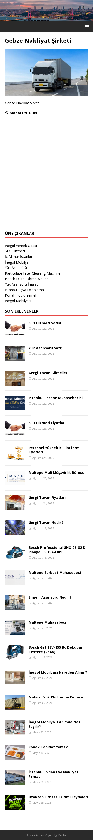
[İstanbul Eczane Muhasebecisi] (15, 407)
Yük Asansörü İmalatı (22, 284)
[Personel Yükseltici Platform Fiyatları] (15, 457)
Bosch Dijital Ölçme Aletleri (27, 278)
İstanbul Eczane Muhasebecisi (56, 397)
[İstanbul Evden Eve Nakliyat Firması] (15, 781)
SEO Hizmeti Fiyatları (47, 422)
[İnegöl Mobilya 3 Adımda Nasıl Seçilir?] (15, 731)
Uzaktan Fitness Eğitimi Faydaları (58, 797)
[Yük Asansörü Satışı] (15, 357)
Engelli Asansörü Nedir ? (50, 597)
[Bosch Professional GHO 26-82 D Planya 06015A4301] (15, 557)
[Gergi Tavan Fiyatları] (15, 507)
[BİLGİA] (46, 18)
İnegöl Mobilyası (18, 300)
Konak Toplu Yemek (21, 295)
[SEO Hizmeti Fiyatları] (15, 432)
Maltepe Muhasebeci (47, 622)
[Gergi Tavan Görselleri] (15, 382)
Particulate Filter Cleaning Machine (32, 273)
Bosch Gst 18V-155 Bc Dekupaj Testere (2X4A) (55, 649)
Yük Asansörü (16, 267)
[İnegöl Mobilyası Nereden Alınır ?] (15, 681)
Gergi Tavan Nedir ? (46, 522)
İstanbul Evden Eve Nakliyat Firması (53, 774)
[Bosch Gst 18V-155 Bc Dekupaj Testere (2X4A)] (15, 657)
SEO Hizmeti (15, 251)
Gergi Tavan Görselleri (48, 372)
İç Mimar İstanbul (19, 256)
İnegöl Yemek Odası (21, 245)
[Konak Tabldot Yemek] (15, 756)
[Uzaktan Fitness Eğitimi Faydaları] (15, 806)
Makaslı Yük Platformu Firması (56, 697)
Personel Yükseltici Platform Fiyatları (54, 449)
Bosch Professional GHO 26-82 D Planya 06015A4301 (57, 549)
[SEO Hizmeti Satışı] (15, 332)
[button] (86, 26)
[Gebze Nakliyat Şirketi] (46, 92)
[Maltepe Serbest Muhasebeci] (15, 582)
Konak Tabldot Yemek (48, 747)
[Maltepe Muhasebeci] (15, 632)
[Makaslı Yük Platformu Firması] (15, 706)
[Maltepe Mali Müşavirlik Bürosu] (15, 482)
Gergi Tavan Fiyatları (47, 497)
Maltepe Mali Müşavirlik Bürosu (56, 472)
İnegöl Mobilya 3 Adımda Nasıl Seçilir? (55, 724)
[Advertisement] (46, 179)
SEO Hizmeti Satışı (45, 323)
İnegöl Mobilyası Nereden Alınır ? (58, 672)
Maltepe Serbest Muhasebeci (55, 572)
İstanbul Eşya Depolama (24, 289)
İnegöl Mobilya (17, 262)
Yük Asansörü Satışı (46, 348)
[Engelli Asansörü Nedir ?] (15, 607)
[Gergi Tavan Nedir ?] (15, 532)
